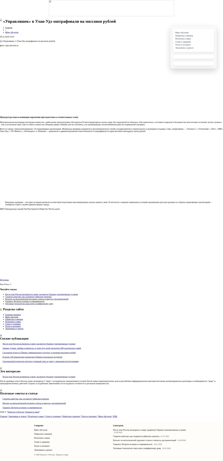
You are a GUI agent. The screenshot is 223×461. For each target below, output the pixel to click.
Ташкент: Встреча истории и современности (25, 301)
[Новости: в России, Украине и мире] (111, 8)
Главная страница (13, 315)
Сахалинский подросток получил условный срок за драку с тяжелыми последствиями (41, 361)
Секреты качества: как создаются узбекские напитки (28, 297)
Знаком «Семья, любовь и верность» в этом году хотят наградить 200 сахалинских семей (42, 348)
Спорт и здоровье (13, 324)
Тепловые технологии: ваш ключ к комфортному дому (29, 304)
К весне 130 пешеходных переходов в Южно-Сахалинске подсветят (32, 357)
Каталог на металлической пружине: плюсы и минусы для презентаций (36, 299)
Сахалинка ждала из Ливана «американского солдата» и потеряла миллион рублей (39, 353)
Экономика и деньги (14, 329)
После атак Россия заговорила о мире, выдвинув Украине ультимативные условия (41, 294)
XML (115, 416)
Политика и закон (13, 322)
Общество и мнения (14, 319)
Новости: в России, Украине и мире (23, 412)
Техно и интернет (13, 326)
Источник (4, 280)
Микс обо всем (11, 32)
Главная (8, 28)
